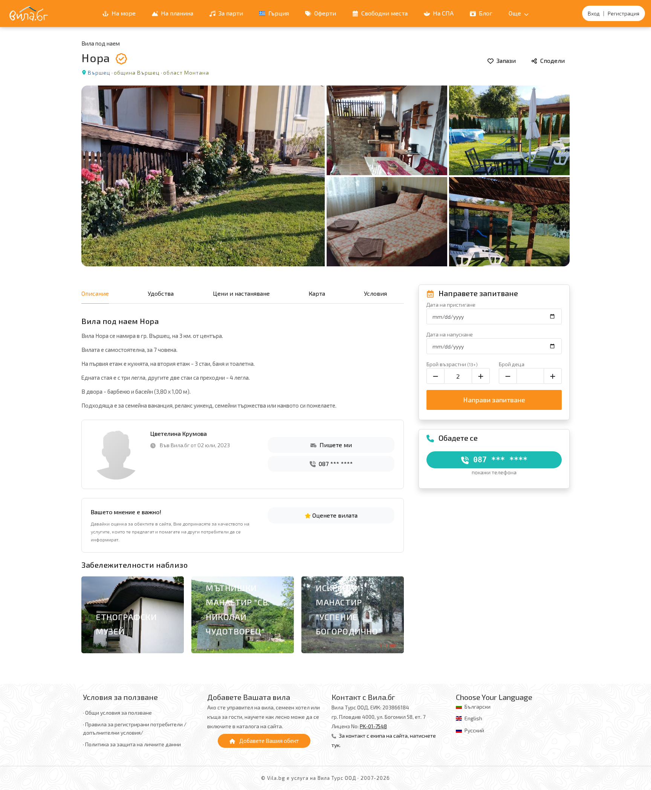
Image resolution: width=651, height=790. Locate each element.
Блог (484, 13)
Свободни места (384, 13)
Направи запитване (494, 400)
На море (123, 13)
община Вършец (137, 72)
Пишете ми (335, 444)
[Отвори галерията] (325, 176)
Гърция (278, 13)
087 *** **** (335, 463)
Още (516, 13)
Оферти (324, 13)
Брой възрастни (452, 364)
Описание (95, 293)
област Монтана (186, 72)
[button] (393, 616)
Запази (505, 60)
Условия (375, 293)
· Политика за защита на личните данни (132, 744)
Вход (594, 13)
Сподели (552, 60)
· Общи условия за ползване (117, 712)
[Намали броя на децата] (508, 376)
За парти (230, 13)
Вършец (99, 72)
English (473, 718)
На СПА (442, 13)
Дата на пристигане (450, 304)
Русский (474, 730)
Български (478, 706)
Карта (317, 293)
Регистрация (623, 13)
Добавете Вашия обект (268, 740)
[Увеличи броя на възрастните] (481, 376)
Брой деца (511, 364)
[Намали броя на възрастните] (435, 376)
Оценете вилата (334, 515)
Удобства (161, 293)
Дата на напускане (449, 334)
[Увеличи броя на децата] (553, 376)
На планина (176, 13)
